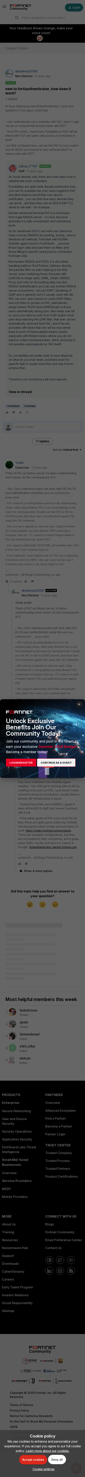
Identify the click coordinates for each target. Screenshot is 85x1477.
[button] (43, 1469)
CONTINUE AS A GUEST (56, 762)
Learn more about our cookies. (47, 1451)
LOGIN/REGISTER (21, 762)
